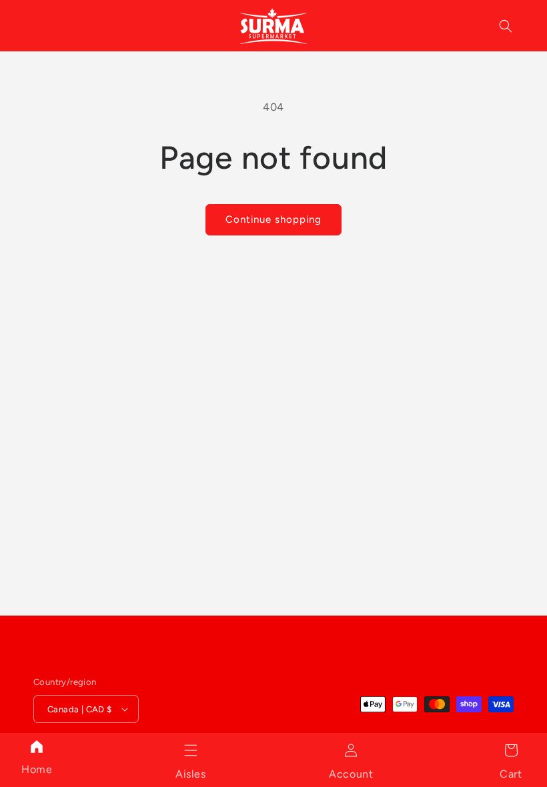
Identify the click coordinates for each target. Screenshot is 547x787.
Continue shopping (273, 219)
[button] (190, 750)
